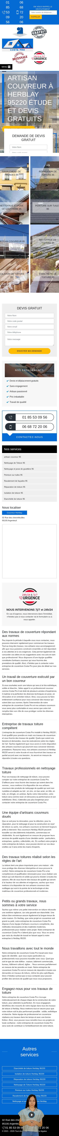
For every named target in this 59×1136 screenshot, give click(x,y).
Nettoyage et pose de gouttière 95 (19, 469)
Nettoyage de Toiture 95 (14, 463)
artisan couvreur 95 (12, 457)
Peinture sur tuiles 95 (13, 475)
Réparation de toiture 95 (14, 487)
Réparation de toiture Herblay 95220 (29, 1079)
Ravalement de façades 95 (15, 481)
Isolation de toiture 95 (13, 493)
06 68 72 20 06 (21, 12)
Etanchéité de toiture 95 (14, 499)
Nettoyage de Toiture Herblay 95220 (29, 1085)
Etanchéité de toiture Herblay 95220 (29, 1068)
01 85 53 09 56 (7, 12)
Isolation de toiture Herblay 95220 (29, 1074)
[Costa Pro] (17, 45)
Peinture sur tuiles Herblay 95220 (29, 1090)
